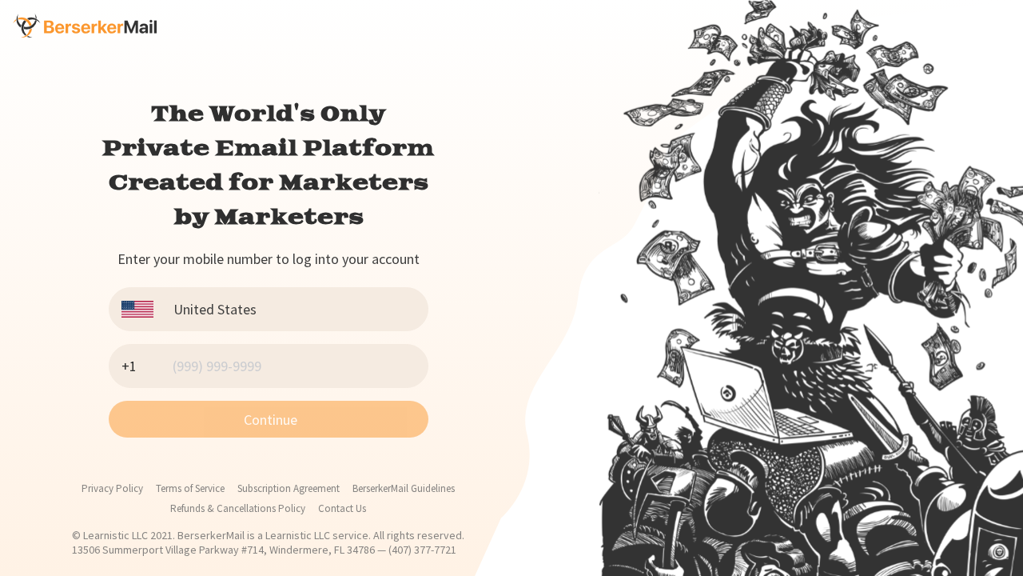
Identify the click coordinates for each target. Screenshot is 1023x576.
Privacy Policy (112, 488)
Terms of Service (190, 488)
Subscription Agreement (288, 488)
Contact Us (342, 508)
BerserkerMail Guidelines (403, 488)
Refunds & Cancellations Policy (237, 508)
